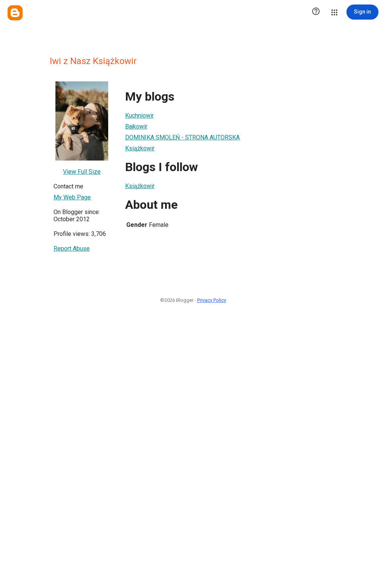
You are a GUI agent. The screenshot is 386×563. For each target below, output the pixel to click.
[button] (316, 12)
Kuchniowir (139, 115)
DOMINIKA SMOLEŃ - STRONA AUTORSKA (182, 137)
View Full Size (82, 171)
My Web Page (72, 197)
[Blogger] (15, 12)
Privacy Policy (211, 300)
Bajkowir (136, 126)
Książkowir (140, 148)
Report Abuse (72, 248)
